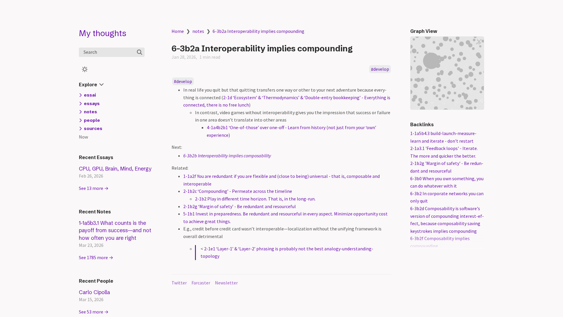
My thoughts (102, 33)
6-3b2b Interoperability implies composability (227, 155)
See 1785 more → (96, 257)
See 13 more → (93, 188)
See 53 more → (93, 312)
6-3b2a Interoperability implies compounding (258, 31)
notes (198, 31)
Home (178, 31)
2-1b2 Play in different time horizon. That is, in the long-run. (255, 199)
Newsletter (226, 283)
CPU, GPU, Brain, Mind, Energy (115, 168)
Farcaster (200, 283)
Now (83, 137)
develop (381, 69)
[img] (139, 52)
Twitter (179, 283)
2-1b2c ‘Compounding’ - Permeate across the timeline (237, 191)
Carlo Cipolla (94, 292)
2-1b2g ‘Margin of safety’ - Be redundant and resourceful (239, 206)
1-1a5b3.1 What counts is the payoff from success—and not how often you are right (115, 230)
